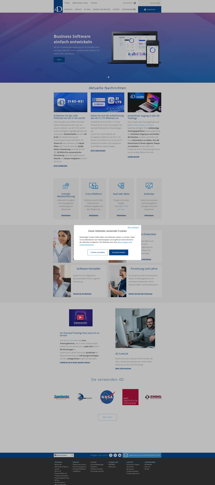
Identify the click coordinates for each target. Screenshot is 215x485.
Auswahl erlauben (118, 252)
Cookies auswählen (98, 252)
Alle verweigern (133, 227)
